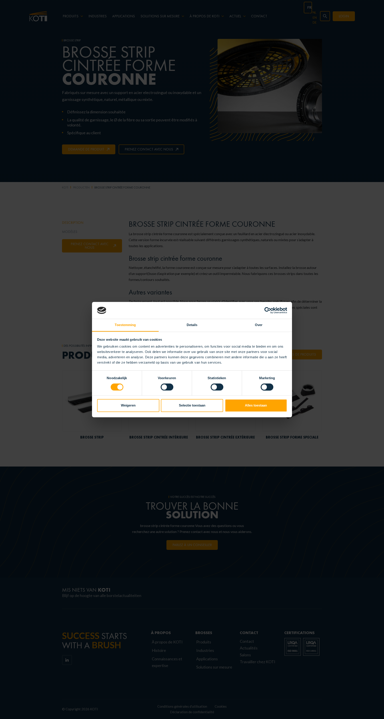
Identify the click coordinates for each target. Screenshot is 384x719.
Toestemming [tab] (125, 325)
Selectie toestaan (192, 405)
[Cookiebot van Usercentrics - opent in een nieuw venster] (267, 310)
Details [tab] (192, 325)
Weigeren (128, 405)
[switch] (167, 387)
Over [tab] (258, 325)
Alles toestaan (256, 405)
